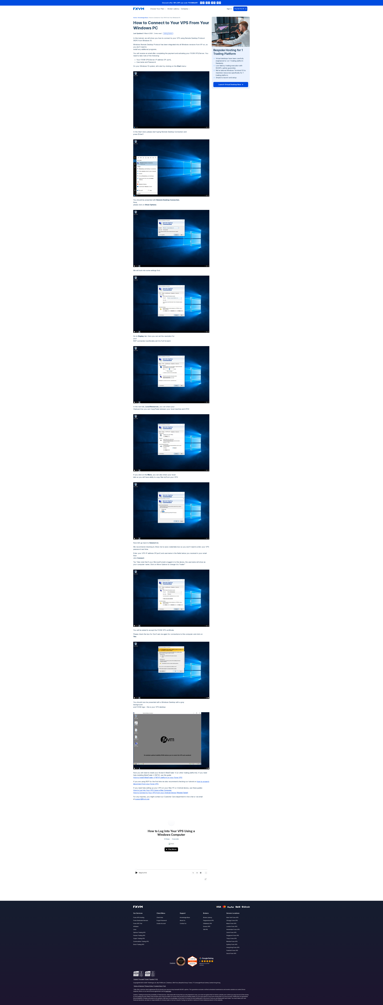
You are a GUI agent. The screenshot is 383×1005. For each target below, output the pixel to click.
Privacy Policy (149, 986)
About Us (182, 920)
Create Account (161, 923)
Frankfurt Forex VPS (232, 950)
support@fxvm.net (142, 799)
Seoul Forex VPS (231, 953)
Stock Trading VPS (138, 944)
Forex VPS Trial (137, 923)
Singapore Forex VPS (232, 935)
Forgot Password (162, 920)
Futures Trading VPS (139, 935)
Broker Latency (173, 9)
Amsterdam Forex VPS (233, 929)
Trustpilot (172, 963)
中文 (156, 979)
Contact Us (183, 923)
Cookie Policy (158, 986)
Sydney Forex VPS (231, 944)
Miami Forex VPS (231, 923)
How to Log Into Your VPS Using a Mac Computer (152, 790)
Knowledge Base (185, 917)
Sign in (229, 9)
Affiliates (136, 926)
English (136, 979)
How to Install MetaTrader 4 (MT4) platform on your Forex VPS (157, 778)
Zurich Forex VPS (231, 932)
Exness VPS (206, 926)
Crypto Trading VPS (139, 938)
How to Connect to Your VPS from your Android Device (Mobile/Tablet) (160, 793)
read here (168, 991)
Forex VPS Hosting (138, 917)
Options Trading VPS (139, 932)
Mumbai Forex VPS (231, 941)
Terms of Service (139, 986)
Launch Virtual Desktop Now (229, 84)
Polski (147, 979)
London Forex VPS (231, 926)
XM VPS (205, 929)
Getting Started (168, 33)
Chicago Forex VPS (232, 920)
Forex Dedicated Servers (140, 920)
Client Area (160, 917)
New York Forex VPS (232, 917)
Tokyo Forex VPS (231, 938)
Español (152, 979)
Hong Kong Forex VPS (232, 947)
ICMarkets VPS (207, 923)
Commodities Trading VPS (141, 941)
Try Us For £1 (239, 9)
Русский (141, 979)
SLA (164, 986)
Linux (134, 929)
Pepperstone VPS (208, 920)
